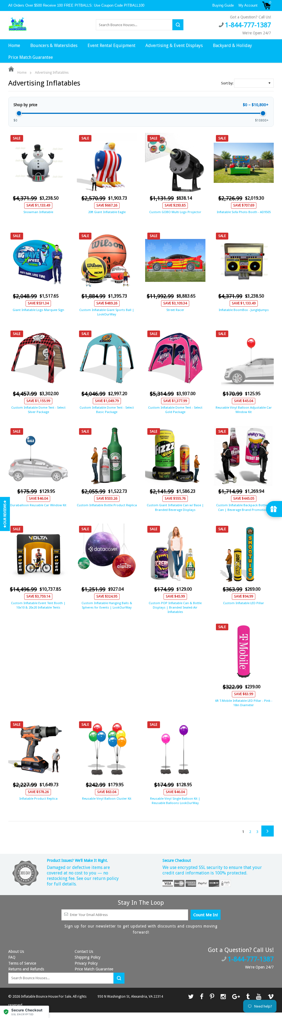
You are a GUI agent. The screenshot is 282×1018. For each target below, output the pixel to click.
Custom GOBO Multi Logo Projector (175, 212)
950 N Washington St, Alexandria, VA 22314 (130, 996)
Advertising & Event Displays (174, 45)
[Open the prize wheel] (274, 509)
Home (14, 45)
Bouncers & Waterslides (53, 45)
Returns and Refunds (26, 969)
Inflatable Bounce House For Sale (46, 996)
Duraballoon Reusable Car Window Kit (38, 505)
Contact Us (84, 951)
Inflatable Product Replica (38, 798)
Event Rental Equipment (111, 45)
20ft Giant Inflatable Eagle (107, 212)
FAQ (11, 957)
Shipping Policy (88, 957)
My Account (247, 5)
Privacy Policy (86, 963)
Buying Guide (223, 5)
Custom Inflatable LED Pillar (243, 603)
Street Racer (175, 310)
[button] (24, 1012)
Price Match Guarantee (30, 57)
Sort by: (227, 83)
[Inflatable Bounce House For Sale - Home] (17, 24)
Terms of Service (22, 963)
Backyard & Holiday (232, 45)
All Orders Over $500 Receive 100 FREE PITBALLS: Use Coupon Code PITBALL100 (76, 5)
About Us (16, 951)
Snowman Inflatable (38, 212)
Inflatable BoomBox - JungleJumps (244, 310)
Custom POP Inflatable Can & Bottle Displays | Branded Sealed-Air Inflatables (175, 607)
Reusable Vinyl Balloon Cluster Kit (106, 798)
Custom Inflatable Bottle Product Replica (107, 505)
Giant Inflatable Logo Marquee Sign (38, 310)
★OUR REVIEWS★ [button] (5, 514)
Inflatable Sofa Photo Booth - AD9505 (244, 212)
